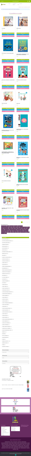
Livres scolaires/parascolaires (7, 319)
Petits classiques (5, 335)
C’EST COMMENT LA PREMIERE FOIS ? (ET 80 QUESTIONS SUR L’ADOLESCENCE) (22, 54)
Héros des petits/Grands (6, 271)
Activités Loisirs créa (5, 242)
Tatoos (3, 344)
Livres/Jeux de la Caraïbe (6, 328)
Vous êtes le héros (5, 346)
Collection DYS (4, 264)
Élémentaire (3, 233)
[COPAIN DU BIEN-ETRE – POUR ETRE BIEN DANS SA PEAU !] (23, 120)
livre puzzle (3, 229)
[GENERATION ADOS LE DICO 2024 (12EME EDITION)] (23, 176)
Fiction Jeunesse (6, 228)
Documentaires (4, 268)
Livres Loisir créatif (5, 304)
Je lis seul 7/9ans (5, 277)
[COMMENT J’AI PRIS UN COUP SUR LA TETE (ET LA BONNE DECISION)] (8, 121)
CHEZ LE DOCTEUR (4, 103)
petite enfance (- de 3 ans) (5, 446)
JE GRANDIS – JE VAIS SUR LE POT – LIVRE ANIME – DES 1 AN (7, 208)
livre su (21, 229)
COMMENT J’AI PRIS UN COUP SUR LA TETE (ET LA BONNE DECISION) (8, 130)
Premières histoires (21, 446)
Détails (8, 34)
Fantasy (2, 228)
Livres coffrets (4, 297)
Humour (16, 228)
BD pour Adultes (4, 246)
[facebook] (1, 1)
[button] (8, 36)
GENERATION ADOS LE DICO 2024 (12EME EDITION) (22, 185)
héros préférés (19, 228)
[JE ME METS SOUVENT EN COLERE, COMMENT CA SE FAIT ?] (23, 202)
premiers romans (16, 446)
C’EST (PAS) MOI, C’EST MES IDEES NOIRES (7, 53)
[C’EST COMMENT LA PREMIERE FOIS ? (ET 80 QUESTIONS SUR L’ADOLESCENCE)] (23, 45)
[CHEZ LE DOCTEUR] (8, 96)
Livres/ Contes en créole (6, 326)
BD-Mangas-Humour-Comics (6, 251)
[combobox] (15, 352)
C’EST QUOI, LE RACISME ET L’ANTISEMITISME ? (8, 80)
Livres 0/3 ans (4, 284)
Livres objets (4, 306)
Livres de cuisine (5, 299)
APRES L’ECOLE (18, 28)
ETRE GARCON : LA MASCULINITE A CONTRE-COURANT (22, 157)
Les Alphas (4, 282)
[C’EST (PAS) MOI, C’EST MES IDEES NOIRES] (8, 45)
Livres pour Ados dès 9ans (6, 308)
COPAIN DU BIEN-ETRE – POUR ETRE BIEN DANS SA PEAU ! (22, 129)
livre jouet (28, 228)
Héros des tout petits (5, 273)
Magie (24, 229)
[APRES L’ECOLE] (23, 21)
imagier (23, 228)
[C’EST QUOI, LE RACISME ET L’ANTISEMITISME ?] (8, 72)
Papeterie (3, 333)
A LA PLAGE (3, 28)
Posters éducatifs (5, 337)
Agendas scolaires (5, 244)
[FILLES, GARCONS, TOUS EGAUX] (8, 174)
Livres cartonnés (5, 295)
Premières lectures (26, 446)
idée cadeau (4, 275)
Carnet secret (4, 262)
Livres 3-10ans (4, 286)
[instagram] (2, 1)
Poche (10, 446)
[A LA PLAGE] (8, 21)
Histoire (13, 228)
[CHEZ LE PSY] (23, 96)
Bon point (3, 255)
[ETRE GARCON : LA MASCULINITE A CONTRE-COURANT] (23, 148)
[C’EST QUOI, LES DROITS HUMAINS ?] (23, 72)
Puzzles (3, 339)
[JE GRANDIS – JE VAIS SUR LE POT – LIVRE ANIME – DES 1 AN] (8, 201)
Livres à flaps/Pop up (5, 288)
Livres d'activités (7, 229)
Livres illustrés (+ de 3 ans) (13, 229)
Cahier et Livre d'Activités (6, 257)
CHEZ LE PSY (18, 103)
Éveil (5, 233)
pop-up (12, 446)
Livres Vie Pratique (5, 324)
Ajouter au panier (8, 59)
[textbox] (15, 352)
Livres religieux (4, 315)
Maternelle (27, 229)
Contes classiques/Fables (6, 266)
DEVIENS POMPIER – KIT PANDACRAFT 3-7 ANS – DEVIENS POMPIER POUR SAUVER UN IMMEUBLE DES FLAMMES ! (8, 152)
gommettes (10, 228)
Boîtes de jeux (4, 253)
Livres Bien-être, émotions (6, 293)
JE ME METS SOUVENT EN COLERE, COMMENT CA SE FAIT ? (22, 210)
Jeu (25, 228)
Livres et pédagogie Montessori (7, 302)
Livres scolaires (4, 317)
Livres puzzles (4, 313)
